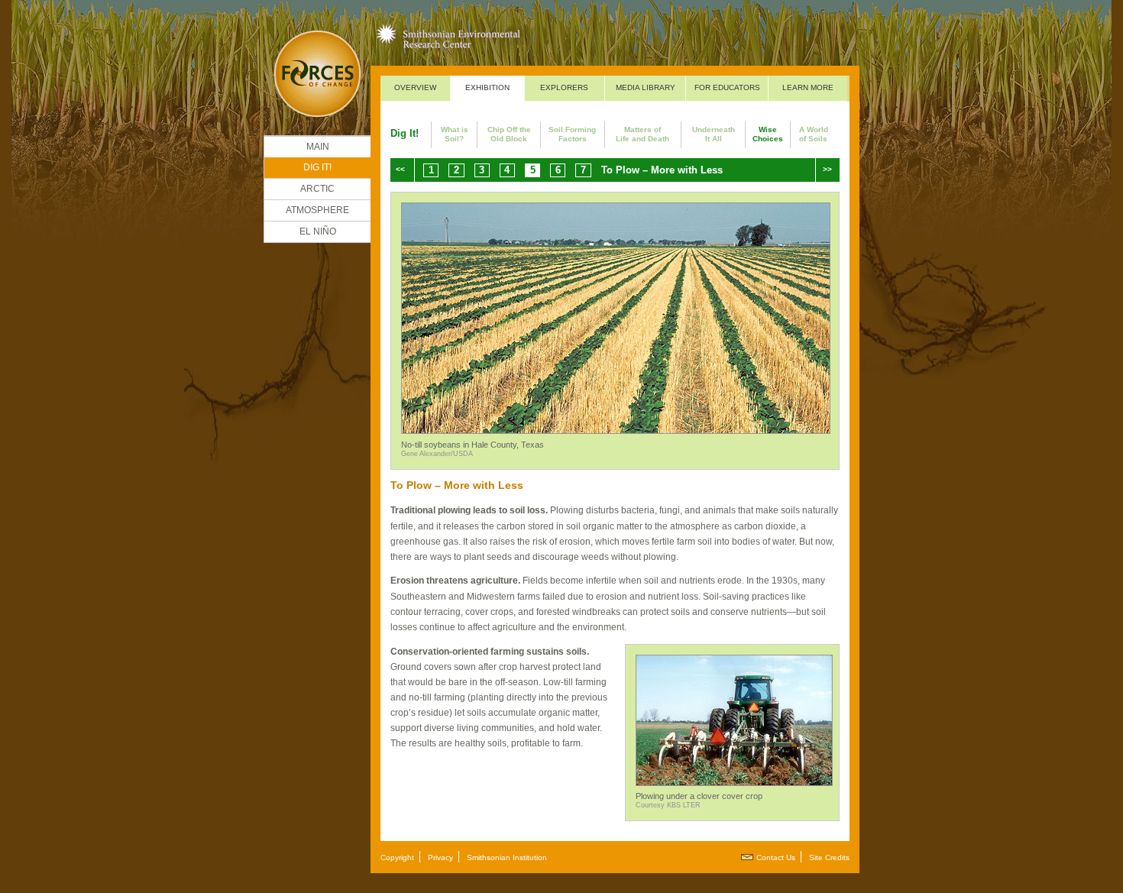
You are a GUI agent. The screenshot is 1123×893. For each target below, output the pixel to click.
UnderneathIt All (713, 134)
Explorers (564, 87)
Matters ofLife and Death (642, 134)
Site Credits (829, 857)
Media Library (645, 87)
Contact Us (775, 857)
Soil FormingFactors (572, 134)
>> (827, 169)
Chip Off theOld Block (509, 134)
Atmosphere (317, 210)
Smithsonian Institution (507, 857)
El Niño (317, 231)
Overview (415, 87)
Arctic (317, 188)
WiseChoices (767, 134)
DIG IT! (317, 167)
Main (317, 146)
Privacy (440, 857)
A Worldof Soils (813, 134)
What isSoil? (454, 134)
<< (400, 169)
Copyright (397, 857)
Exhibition (487, 87)
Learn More (807, 87)
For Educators (727, 87)
